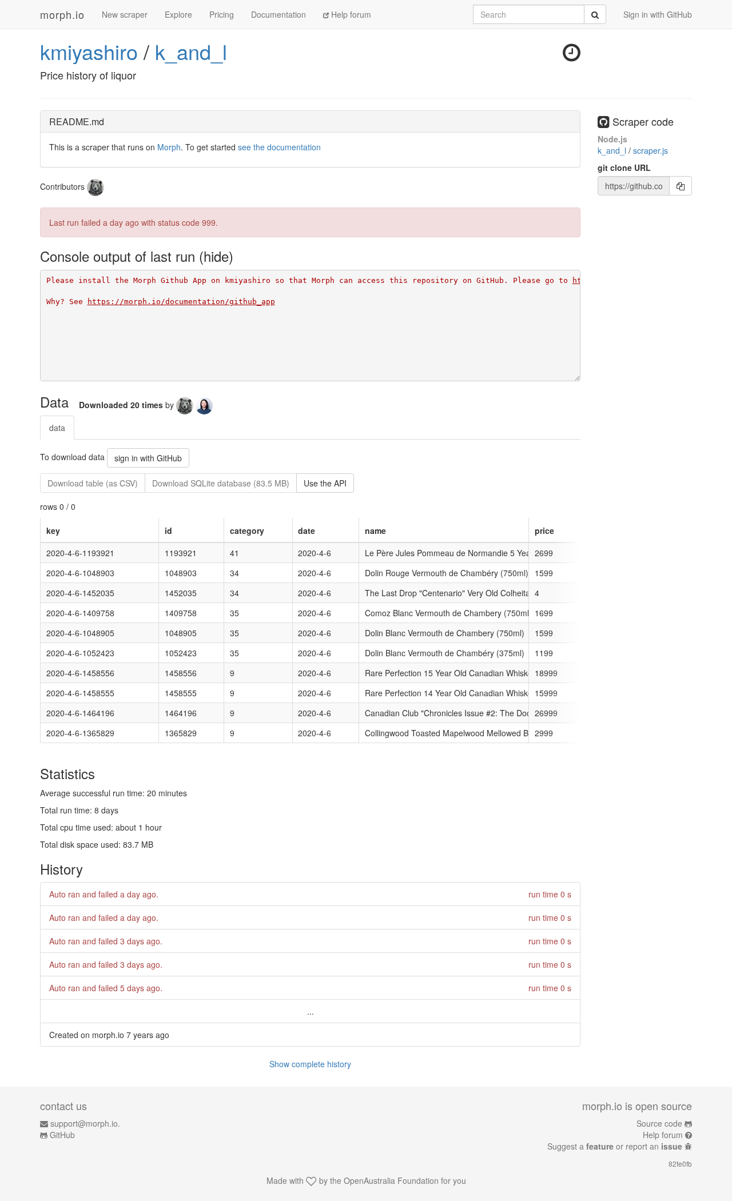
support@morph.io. (85, 1123)
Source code (659, 1123)
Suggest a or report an (614, 1146)
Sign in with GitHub (657, 14)
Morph (169, 147)
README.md (76, 121)
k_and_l (191, 51)
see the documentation (279, 147)
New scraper (125, 14)
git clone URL (624, 167)
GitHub (62, 1134)
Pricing (221, 14)
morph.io (62, 14)
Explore (178, 14)
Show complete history (310, 1064)
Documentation (278, 14)
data (57, 427)
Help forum (350, 14)
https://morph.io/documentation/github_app (181, 301)
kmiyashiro (89, 51)
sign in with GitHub (148, 458)
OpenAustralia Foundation (391, 1180)
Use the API (325, 483)
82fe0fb (680, 1163)
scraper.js (650, 150)
